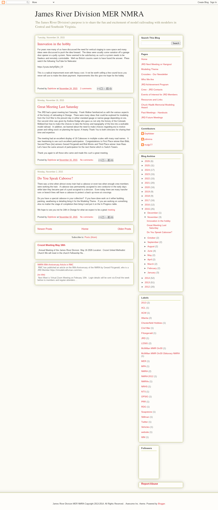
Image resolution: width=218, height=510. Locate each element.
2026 (147, 161)
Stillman (145, 417)
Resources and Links (151, 99)
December (153, 212)
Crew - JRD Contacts (151, 89)
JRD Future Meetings (152, 117)
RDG (143, 406)
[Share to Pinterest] (110, 88)
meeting (111, 210)
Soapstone (146, 412)
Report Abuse (149, 483)
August (151, 246)
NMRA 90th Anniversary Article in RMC (55, 264)
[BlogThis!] (101, 88)
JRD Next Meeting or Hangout (156, 64)
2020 (147, 187)
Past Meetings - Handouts (154, 112)
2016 (147, 204)
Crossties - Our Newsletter (154, 74)
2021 (147, 183)
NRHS (144, 386)
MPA (143, 366)
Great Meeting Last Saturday (58, 106)
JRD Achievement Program (155, 84)
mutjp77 (148, 144)
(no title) (41, 274)
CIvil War (145, 328)
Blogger (161, 504)
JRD (143, 338)
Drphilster (149, 133)
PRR (143, 401)
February (152, 268)
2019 (147, 191)
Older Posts (124, 229)
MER (143, 361)
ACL (143, 307)
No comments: (87, 160)
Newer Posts (45, 229)
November (153, 217)
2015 (147, 209)
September (153, 242)
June (150, 251)
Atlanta (144, 318)
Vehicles (145, 427)
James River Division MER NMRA (89, 13)
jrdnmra (148, 139)
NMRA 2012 (147, 376)
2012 (147, 286)
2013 (147, 282)
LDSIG (144, 343)
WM (143, 437)
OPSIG (144, 396)
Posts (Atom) (91, 237)
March (150, 264)
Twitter (144, 422)
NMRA (144, 371)
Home (85, 229)
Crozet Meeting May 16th (51, 245)
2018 (147, 196)
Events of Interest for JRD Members (159, 94)
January (151, 272)
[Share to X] (104, 88)
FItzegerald (147, 333)
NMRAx (145, 381)
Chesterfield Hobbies (151, 323)
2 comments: (86, 88)
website (145, 432)
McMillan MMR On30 (151, 348)
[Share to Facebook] (107, 88)
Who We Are (147, 79)
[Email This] (98, 88)
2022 (147, 178)
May (149, 255)
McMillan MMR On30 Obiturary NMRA (160, 353)
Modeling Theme (149, 69)
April (150, 259)
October (151, 238)
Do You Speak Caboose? (55, 178)
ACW (143, 313)
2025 (147, 165)
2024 (147, 170)
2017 (147, 200)
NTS (143, 391)
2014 (147, 278)
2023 (147, 174)
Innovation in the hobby (54, 43)
